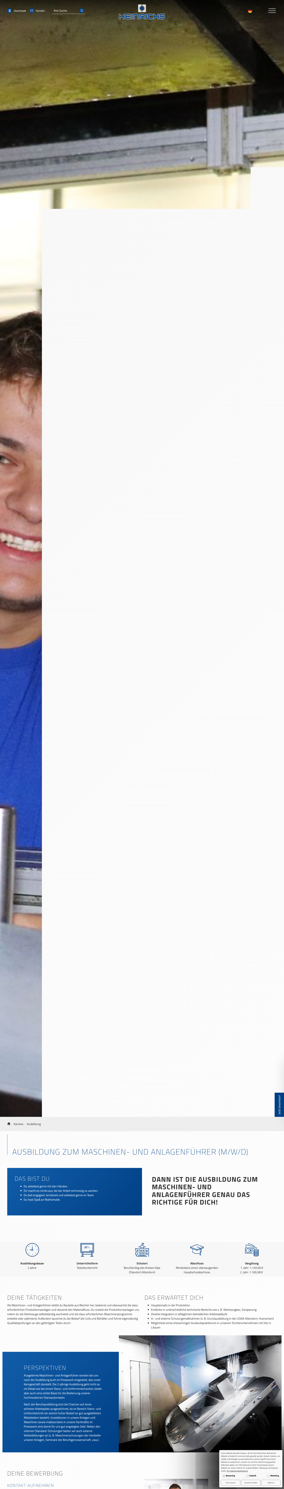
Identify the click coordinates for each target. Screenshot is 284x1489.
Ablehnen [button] (271, 1482)
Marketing (274, 1475)
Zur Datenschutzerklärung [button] (237, 1470)
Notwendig (230, 1475)
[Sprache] (251, 11)
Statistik (252, 1475)
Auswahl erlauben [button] (250, 1482)
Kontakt (40, 11)
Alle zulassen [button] (231, 1482)
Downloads (20, 11)
